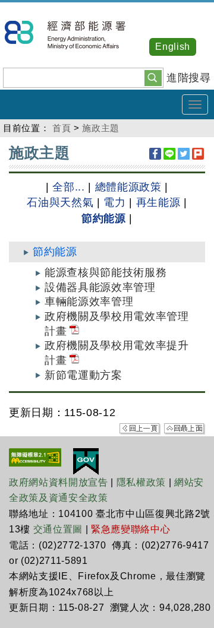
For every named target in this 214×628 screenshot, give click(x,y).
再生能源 (158, 202)
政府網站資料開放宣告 (58, 482)
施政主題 (100, 128)
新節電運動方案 (83, 375)
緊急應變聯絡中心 (130, 529)
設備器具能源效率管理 (100, 287)
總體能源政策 (128, 187)
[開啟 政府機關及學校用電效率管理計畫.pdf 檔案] (74, 331)
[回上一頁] (139, 428)
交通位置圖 (58, 529)
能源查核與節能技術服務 (105, 272)
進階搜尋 (188, 78)
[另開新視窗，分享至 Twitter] (184, 154)
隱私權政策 (141, 482)
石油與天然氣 (60, 202)
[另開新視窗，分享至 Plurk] (198, 154)
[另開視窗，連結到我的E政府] (86, 461)
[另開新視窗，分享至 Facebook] (155, 154)
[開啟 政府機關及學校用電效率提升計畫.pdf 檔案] (74, 360)
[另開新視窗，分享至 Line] (169, 154)
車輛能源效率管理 (89, 301)
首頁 (61, 128)
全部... (68, 187)
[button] (153, 77)
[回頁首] (184, 428)
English (172, 47)
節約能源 (103, 218)
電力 (114, 202)
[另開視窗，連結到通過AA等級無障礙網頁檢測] (35, 456)
